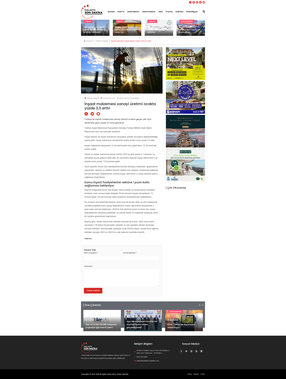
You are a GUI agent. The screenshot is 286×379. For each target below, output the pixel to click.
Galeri (160, 12)
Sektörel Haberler (149, 12)
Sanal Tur (121, 12)
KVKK (203, 374)
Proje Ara (169, 12)
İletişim (196, 374)
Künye (189, 374)
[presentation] (199, 305)
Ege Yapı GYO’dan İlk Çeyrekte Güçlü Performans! (182, 326)
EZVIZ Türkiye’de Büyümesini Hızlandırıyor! (140, 326)
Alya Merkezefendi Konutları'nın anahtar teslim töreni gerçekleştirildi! (101, 324)
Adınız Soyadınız (91, 253)
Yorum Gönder (93, 290)
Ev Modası (179, 12)
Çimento (152, 21)
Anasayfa (111, 12)
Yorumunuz (88, 266)
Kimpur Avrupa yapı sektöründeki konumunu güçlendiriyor (189, 29)
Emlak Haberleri (133, 12)
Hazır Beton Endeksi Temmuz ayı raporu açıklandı (155, 29)
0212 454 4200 (142, 357)
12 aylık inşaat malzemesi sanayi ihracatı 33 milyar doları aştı (126, 29)
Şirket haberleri (187, 21)
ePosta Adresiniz (130, 253)
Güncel (88, 21)
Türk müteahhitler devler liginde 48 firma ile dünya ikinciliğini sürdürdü (94, 29)
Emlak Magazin (192, 12)
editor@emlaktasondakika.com (148, 361)
